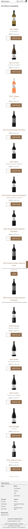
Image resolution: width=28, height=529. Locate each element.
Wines (15, 486)
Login (14, 274)
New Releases (17, 488)
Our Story (3, 499)
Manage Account (4, 514)
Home (2, 486)
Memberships (4, 512)
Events (15, 501)
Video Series (4, 508)
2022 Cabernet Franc (14, 460)
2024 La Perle (14, 63)
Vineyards (3, 506)
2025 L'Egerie (14, 96)
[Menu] (17, 1)
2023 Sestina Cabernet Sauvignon (14, 195)
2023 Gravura (14, 326)
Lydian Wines (17, 495)
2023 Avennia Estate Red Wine (14, 130)
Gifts (15, 493)
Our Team (3, 501)
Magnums (16, 490)
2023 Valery (14, 162)
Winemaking (4, 504)
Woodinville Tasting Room (18, 508)
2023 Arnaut (14, 359)
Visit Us (16, 499)
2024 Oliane (14, 29)
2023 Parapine (14, 426)
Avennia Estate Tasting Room (19, 504)
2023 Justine (14, 393)
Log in (21, 1)
